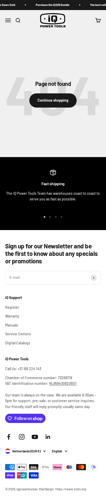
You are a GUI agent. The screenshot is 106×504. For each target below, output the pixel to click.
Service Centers (18, 334)
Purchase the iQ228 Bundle (51, 4)
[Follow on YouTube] (34, 436)
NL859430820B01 (62, 383)
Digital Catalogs (17, 343)
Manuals (11, 325)
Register (12, 307)
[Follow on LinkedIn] (48, 436)
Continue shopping (53, 100)
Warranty (12, 316)
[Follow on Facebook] (8, 436)
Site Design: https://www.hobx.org (62, 489)
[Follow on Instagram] (21, 436)
